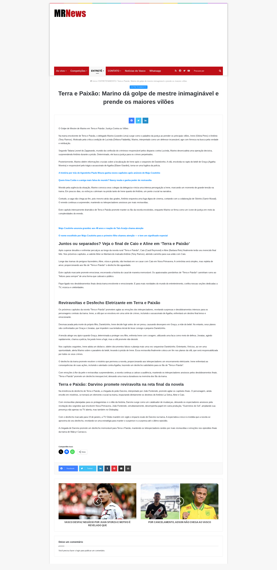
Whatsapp (155, 71)
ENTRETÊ (96, 71)
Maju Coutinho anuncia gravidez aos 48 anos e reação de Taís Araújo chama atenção (101, 228)
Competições (77, 71)
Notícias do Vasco (135, 71)
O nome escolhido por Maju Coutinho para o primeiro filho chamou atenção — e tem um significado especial (113, 235)
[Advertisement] (138, 45)
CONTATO (113, 71)
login (78, 551)
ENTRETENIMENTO (107, 81)
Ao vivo (60, 71)
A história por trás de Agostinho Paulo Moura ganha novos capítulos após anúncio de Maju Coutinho (109, 173)
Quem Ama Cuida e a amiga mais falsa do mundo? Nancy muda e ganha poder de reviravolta (105, 180)
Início (94, 81)
